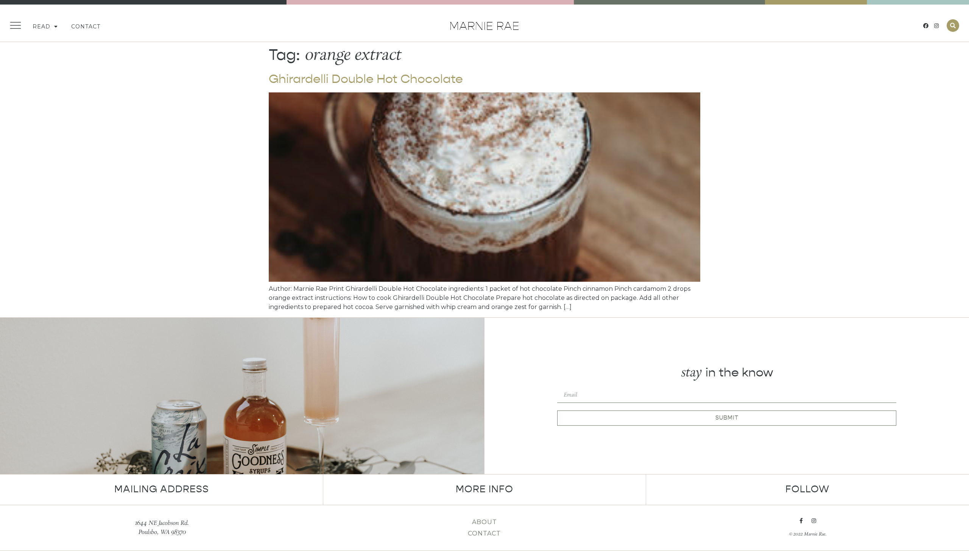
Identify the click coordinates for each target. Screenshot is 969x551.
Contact (85, 26)
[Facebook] (925, 25)
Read (41, 26)
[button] (953, 25)
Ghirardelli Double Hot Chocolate (366, 79)
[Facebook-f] (801, 520)
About (484, 522)
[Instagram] (936, 25)
